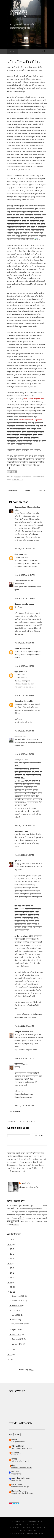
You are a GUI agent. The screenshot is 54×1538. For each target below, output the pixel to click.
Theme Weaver (27, 1527)
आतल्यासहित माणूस (35, 1521)
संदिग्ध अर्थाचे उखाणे (17, 1446)
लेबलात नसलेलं (41, 1218)
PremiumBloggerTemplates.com (27, 1533)
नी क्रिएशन (29, 1212)
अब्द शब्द (14, 1440)
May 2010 (16, 1320)
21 (11, 1240)
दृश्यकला (9, 1212)
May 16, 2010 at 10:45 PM (25, 826)
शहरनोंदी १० (15, 1455)
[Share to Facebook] (16, 471)
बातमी (23, 1215)
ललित (21, 1217)
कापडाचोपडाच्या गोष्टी (15, 1209)
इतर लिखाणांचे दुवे (26, 1206)
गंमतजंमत (27, 1209)
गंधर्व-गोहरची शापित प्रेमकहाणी (20, 1461)
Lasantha (31, 1530)
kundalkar (15, 1472)
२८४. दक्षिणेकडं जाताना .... (18, 1442)
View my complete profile (28, 1187)
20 (11, 1244)
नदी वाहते (15, 1212)
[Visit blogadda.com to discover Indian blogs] (14, 1503)
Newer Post (12, 490)
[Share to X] (13, 471)
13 (11, 1278)
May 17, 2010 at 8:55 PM (24, 1026)
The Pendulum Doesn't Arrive (21, 1448)
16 (11, 1263)
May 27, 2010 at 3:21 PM (24, 1106)
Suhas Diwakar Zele (23, 581)
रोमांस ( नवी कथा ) (16, 1474)
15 (11, 1268)
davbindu (18, 737)
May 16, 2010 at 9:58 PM (24, 754)
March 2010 (16, 1334)
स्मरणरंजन (16, 1225)
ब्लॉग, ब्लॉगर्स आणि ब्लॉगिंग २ (24, 62)
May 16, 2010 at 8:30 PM (24, 731)
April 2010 (16, 1330)
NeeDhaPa (26, 1183)
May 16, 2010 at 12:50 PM (25, 575)
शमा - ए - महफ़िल (16, 1485)
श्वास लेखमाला (25, 1222)
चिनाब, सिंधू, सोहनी (16, 1480)
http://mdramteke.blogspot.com (30, 420)
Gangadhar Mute (21, 701)
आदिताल (14, 1459)
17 (11, 1259)
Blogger (31, 1369)
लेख (34, 1218)
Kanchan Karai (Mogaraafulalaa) (27, 507)
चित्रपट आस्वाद (35, 1209)
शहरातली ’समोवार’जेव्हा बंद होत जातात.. (22, 1493)
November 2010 (18, 1301)
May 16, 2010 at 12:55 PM (25, 598)
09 (11, 1350)
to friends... (16, 1453)
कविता (45, 1206)
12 (11, 1282)
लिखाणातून (28, 1218)
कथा (40, 1206)
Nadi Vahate (12, 1206)
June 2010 (16, 1315)
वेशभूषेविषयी (13, 1221)
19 (11, 1249)
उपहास (36, 1206)
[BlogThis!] (11, 471)
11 (11, 1287)
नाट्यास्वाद (22, 1212)
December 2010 (18, 1296)
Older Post (42, 490)
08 (11, 1354)
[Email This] (8, 471)
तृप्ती (16, 861)
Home (27, 490)
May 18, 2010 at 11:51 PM (24, 1058)
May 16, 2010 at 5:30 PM (24, 696)
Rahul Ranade (20, 648)
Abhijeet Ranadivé (22, 1032)
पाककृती (35, 1212)
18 (11, 1254)
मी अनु (13, 1465)
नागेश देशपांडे (19, 1064)
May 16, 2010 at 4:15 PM (24, 666)
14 (11, 1273)
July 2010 (16, 1310)
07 (11, 1359)
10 (11, 1292)
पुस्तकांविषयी (43, 1212)
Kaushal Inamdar (21, 604)
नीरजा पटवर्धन (19, 554)
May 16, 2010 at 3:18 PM (24, 643)
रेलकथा (14, 1218)
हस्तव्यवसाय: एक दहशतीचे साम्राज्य (21, 1467)
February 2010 (17, 1339)
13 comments (17, 480)
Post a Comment (15, 1111)
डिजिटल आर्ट (43, 1209)
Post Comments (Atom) (27, 1121)
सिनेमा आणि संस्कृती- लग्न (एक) (20, 1487)
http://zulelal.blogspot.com (34, 399)
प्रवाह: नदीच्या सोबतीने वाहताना (20, 1478)
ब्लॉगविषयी (17, 477)
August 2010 (17, 1305)
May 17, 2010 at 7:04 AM (24, 855)
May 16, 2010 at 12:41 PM (25, 549)
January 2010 (17, 1344)
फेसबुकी (18, 1215)
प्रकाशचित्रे (11, 1215)
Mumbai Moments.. (19, 1491)
